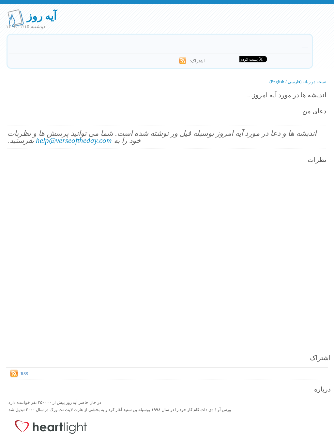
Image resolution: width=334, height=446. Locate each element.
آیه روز (42, 15)
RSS (24, 373)
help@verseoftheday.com (74, 140)
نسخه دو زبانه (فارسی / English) (297, 82)
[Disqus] (167, 250)
